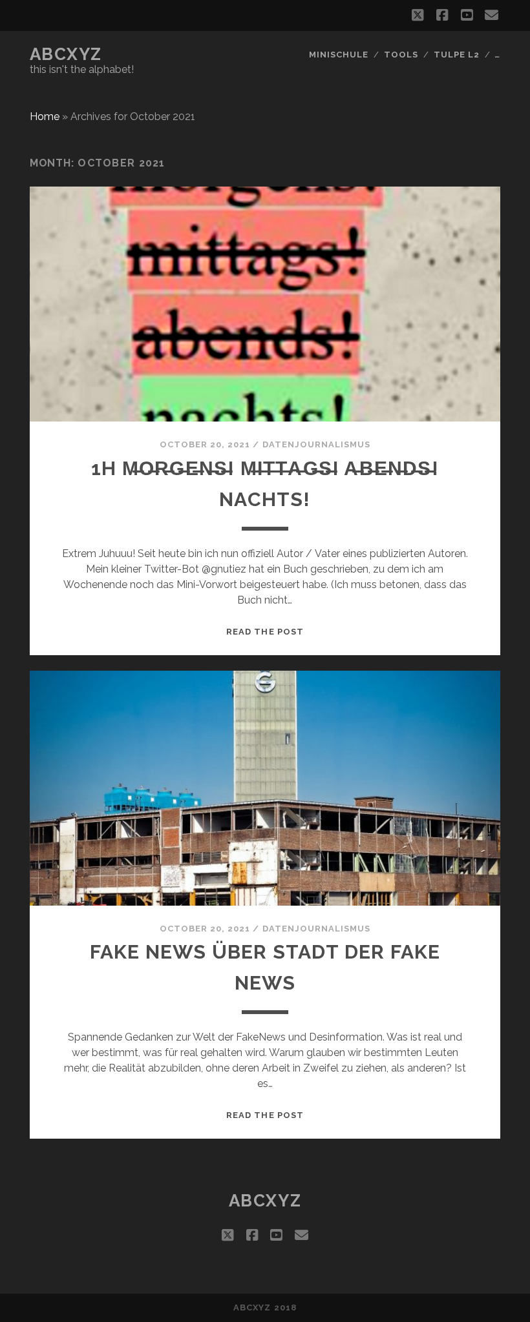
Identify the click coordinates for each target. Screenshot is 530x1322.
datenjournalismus (316, 444)
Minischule (338, 54)
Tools (401, 54)
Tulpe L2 (457, 54)
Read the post (265, 631)
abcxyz (66, 54)
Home (44, 116)
